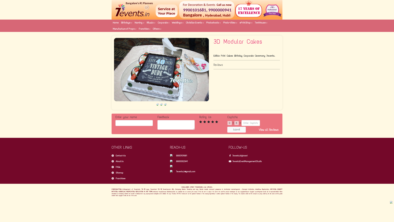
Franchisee (120, 178)
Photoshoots (212, 22)
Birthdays (126, 22)
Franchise (144, 28)
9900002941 (182, 161)
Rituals (150, 22)
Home (116, 22)
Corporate (163, 22)
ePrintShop (245, 22)
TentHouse (260, 22)
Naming (139, 22)
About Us (120, 161)
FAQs (118, 167)
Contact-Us (121, 155)
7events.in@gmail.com (185, 171)
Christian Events (194, 22)
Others (156, 28)
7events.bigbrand (239, 155)
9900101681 (181, 155)
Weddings (177, 22)
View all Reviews (269, 130)
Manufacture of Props (124, 28)
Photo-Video (229, 22)
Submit (236, 129)
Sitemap (119, 172)
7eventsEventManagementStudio (247, 161)
